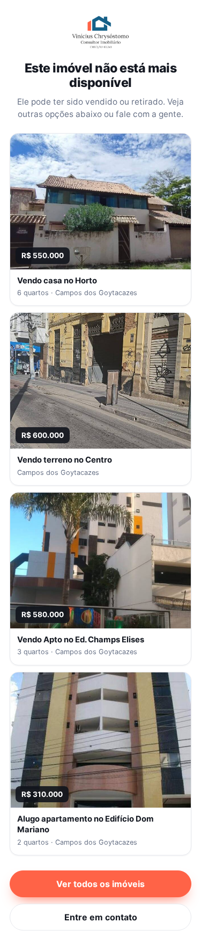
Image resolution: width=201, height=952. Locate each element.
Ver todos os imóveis (100, 883)
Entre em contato (100, 917)
